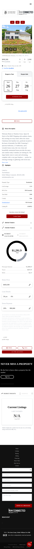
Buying (17, 453)
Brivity (15, 544)
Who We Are (17, 463)
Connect (17, 465)
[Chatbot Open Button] (29, 544)
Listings (17, 451)
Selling (17, 456)
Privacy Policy (7, 547)
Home (17, 448)
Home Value (17, 460)
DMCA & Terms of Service (18, 547)
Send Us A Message (23, 505)
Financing (17, 458)
